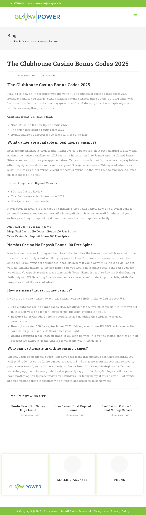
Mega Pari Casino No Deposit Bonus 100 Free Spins (41, 231)
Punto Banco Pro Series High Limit (28, 408)
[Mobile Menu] (135, 14)
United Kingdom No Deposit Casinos (32, 183)
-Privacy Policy (120, 511)
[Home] (8, 41)
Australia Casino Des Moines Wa (29, 226)
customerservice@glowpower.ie (44, 3)
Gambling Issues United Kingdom (30, 116)
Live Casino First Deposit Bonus (72, 408)
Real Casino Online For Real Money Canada (118, 408)
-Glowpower (100, 511)
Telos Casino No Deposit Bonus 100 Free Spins (38, 236)
